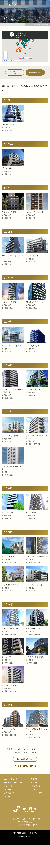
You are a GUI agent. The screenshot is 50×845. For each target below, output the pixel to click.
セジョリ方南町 (8, 657)
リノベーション (10, 786)
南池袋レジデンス (9, 685)
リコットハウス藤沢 (10, 436)
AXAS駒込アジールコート (36, 302)
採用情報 (34, 782)
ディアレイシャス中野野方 (36, 556)
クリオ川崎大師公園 (10, 585)
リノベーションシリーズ (14, 72)
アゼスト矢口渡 (32, 256)
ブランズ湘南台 (8, 168)
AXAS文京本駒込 (9, 513)
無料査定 (34, 789)
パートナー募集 (36, 793)
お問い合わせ (36, 786)
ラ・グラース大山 (9, 729)
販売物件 (7, 796)
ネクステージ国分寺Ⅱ (35, 657)
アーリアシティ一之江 (35, 585)
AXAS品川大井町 (33, 346)
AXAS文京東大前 (33, 390)
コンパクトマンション (12, 779)
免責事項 (33, 833)
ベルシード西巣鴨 (9, 302)
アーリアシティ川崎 (10, 629)
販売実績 (7, 789)
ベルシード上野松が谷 (35, 212)
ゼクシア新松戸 (8, 556)
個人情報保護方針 (19, 833)
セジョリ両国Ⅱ (32, 513)
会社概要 (34, 779)
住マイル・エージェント (13, 782)
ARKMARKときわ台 (10, 124)
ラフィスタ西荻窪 (9, 212)
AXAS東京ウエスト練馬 (11, 346)
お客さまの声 (9, 793)
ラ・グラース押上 (33, 629)
